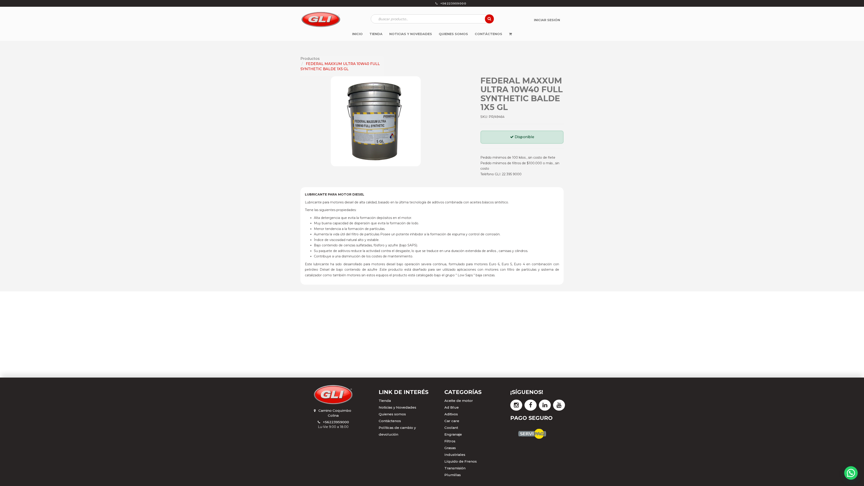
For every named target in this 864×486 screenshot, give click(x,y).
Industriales (454, 454)
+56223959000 (336, 422)
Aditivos (451, 414)
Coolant (451, 427)
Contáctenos (390, 421)
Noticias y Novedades (397, 407)
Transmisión (455, 468)
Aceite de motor (458, 400)
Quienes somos (392, 414)
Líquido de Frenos (460, 461)
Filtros (449, 441)
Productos (310, 58)
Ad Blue (451, 407)
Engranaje (453, 434)
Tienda (385, 400)
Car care (451, 421)
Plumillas (452, 475)
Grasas (450, 448)
